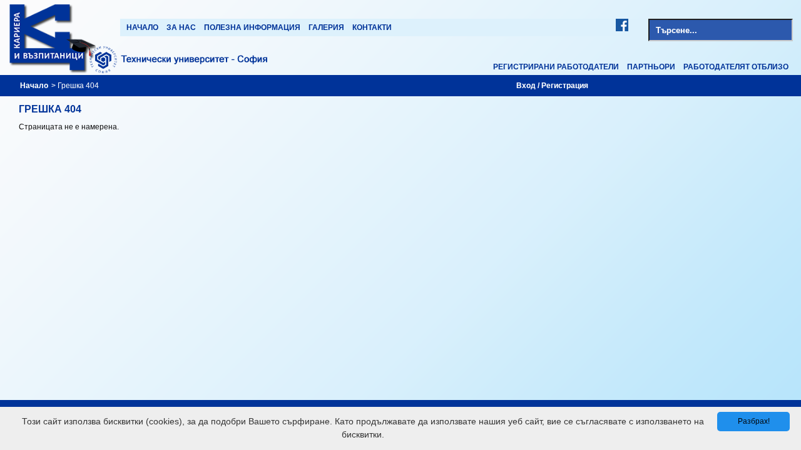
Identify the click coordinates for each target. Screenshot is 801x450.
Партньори (651, 66)
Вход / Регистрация (552, 85)
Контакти (372, 27)
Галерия (326, 27)
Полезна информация (252, 27)
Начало (142, 27)
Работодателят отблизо (735, 66)
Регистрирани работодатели (556, 66)
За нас (181, 27)
